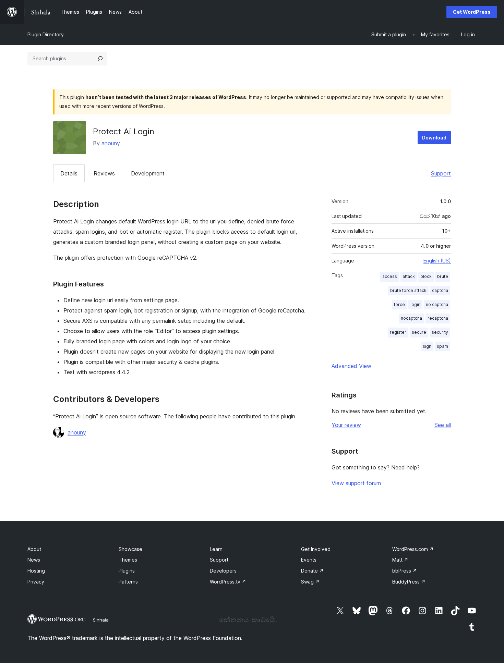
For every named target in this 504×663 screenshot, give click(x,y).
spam (442, 346)
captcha (440, 290)
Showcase (130, 549)
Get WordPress (472, 12)
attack (409, 276)
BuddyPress (408, 582)
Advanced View (351, 366)
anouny (110, 143)
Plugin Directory (45, 34)
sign (427, 346)
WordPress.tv (228, 582)
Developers (223, 571)
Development (148, 173)
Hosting (36, 571)
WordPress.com (413, 549)
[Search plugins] (100, 58)
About (34, 549)
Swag (310, 582)
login (415, 304)
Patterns (128, 582)
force (399, 304)
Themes (128, 560)
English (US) (437, 260)
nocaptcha (411, 318)
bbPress (404, 571)
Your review (346, 424)
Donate (312, 571)
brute (442, 276)
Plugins (127, 571)
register (398, 332)
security (440, 332)
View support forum (356, 483)
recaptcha (438, 318)
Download (434, 137)
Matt (400, 560)
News (33, 560)
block (426, 276)
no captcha (437, 304)
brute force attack (408, 290)
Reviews (104, 173)
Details (68, 173)
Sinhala (101, 620)
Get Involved (316, 549)
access (389, 276)
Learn (216, 549)
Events (308, 560)
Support (441, 173)
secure (419, 332)
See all (442, 424)
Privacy (35, 582)
